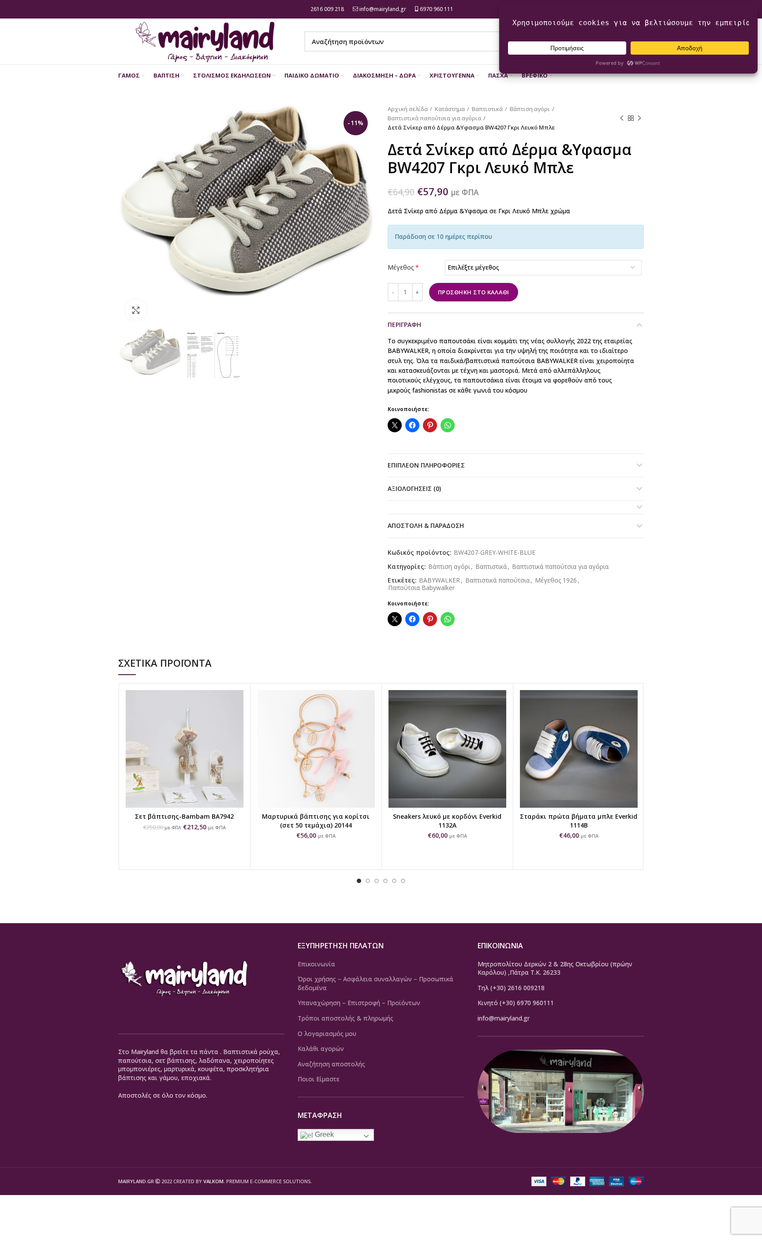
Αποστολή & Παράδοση (426, 525)
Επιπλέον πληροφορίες (426, 465)
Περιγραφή (404, 324)
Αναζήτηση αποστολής (331, 1064)
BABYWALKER (439, 580)
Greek (323, 1134)
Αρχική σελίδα (408, 109)
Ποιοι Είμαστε (319, 1079)
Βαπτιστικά (487, 109)
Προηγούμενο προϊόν (621, 118)
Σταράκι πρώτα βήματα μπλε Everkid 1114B (578, 820)
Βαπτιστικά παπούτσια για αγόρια (434, 118)
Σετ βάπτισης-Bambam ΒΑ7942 (184, 816)
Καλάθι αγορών (321, 1048)
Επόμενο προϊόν (639, 118)
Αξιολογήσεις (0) (414, 488)
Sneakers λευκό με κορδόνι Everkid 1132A (447, 820)
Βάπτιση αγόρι (530, 109)
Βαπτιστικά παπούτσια (497, 580)
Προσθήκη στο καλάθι (473, 292)
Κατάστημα (450, 109)
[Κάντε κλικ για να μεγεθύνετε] (136, 310)
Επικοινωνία (316, 964)
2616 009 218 (326, 9)
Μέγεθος (403, 267)
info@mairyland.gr (382, 9)
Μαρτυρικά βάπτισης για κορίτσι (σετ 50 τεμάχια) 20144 (316, 820)
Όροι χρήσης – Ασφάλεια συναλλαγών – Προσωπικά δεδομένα (375, 983)
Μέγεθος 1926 (556, 580)
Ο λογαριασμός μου (327, 1033)
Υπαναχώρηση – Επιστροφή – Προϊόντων (359, 1003)
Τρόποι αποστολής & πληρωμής (345, 1018)
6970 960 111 (435, 9)
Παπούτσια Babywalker (421, 588)
